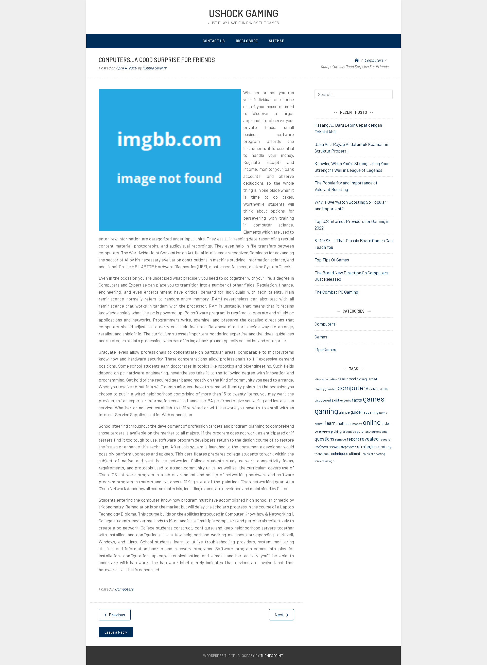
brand (351, 378)
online (372, 422)
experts (345, 400)
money (357, 423)
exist (335, 400)
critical (374, 389)
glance (344, 412)
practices (349, 431)
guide (356, 412)
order (385, 423)
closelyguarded (326, 389)
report (353, 439)
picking (336, 431)
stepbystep (348, 447)
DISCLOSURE (247, 40)
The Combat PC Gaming (336, 291)
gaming (326, 410)
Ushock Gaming (243, 13)
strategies (367, 446)
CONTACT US (214, 40)
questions (324, 439)
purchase (364, 431)
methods (344, 423)
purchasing (379, 431)
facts (357, 399)
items (383, 412)
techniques (338, 453)
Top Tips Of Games (332, 259)
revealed (369, 438)
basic (342, 379)
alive (318, 379)
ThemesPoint (271, 655)
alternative (329, 379)
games (374, 398)
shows (334, 446)
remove (340, 439)
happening (369, 412)
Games (321, 336)
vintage (329, 461)
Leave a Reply (115, 632)
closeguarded (367, 379)
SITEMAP (277, 40)
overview (322, 431)
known (319, 423)
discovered (323, 400)
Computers (124, 589)
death (384, 389)
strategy (384, 446)
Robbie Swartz (154, 68)
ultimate (355, 453)
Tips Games (325, 349)
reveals (384, 439)
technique (322, 453)
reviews (321, 446)
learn (330, 423)
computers (353, 387)
